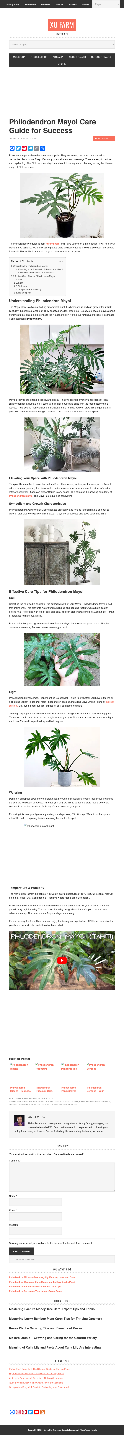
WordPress (85, 1430)
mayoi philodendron (41, 1104)
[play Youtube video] (62, 960)
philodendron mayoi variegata (94, 1101)
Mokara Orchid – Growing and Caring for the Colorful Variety (53, 1337)
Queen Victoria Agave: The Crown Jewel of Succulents (36, 1382)
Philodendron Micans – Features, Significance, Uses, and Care (42, 1277)
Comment (15, 1160)
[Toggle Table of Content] (59, 261)
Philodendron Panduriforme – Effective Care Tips (35, 1286)
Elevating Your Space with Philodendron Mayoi (40, 269)
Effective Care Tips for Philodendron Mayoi (34, 276)
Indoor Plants (45, 1098)
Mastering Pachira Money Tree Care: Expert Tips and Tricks (52, 1309)
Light (20, 282)
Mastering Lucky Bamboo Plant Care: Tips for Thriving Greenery (55, 1318)
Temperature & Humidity (29, 289)
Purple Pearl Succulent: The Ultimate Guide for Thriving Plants (39, 1368)
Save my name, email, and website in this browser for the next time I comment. (50, 1243)
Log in (94, 1430)
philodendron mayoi (19, 1104)
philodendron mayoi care (35, 1101)
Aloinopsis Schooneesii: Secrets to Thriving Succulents (36, 1378)
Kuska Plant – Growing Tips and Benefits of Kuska (45, 1328)
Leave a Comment (104, 138)
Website (13, 1224)
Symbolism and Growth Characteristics (36, 272)
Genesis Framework (70, 1430)
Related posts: (25, 292)
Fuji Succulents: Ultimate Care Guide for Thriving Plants (36, 1373)
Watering (22, 285)
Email (13, 1210)
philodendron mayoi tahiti (65, 1104)
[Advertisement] (62, 90)
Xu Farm (62, 24)
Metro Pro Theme (51, 1430)
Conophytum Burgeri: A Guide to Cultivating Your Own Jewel (39, 1387)
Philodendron (29, 1098)
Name (13, 1196)
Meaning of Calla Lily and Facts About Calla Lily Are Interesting (55, 1347)
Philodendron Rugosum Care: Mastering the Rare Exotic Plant (42, 1282)
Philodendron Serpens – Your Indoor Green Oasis (35, 1291)
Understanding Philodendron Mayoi (30, 265)
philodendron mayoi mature (64, 1101)
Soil (20, 279)
